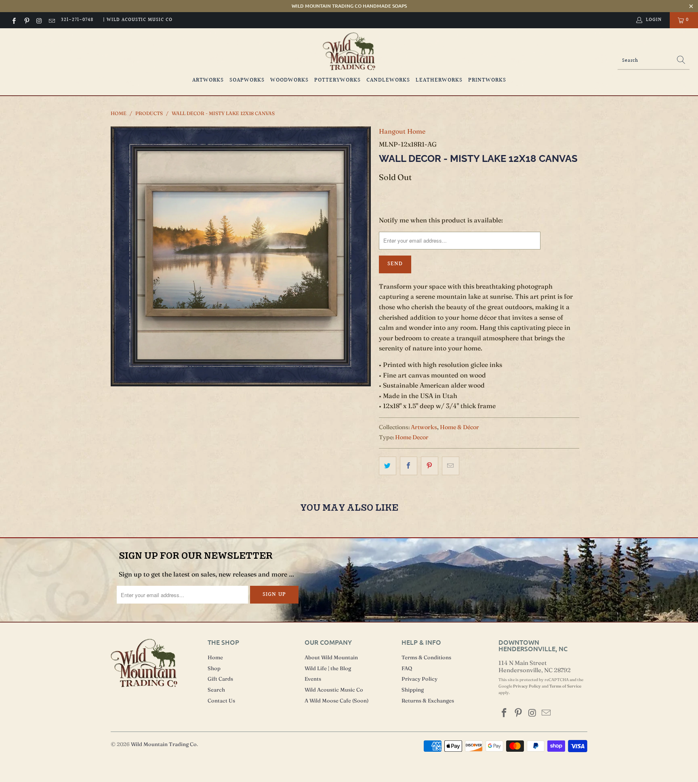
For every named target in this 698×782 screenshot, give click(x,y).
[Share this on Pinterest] (429, 466)
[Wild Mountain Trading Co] (349, 51)
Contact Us (221, 700)
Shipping (413, 689)
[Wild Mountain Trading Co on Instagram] (39, 20)
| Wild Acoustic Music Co (137, 20)
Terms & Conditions (426, 657)
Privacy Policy (419, 678)
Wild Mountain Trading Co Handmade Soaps (349, 5)
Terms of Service (565, 686)
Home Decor (412, 437)
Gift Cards (220, 678)
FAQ (407, 668)
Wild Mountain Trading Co (164, 744)
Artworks (424, 427)
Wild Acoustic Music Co (334, 689)
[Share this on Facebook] (408, 466)
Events (313, 678)
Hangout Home (402, 131)
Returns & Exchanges (428, 700)
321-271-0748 (77, 20)
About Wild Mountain (331, 657)
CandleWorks (388, 80)
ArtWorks (208, 80)
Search (216, 689)
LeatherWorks (439, 80)
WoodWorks (289, 80)
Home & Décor (459, 427)
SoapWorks (247, 80)
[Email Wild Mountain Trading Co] (51, 20)
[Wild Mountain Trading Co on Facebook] (13, 20)
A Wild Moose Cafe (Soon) (336, 700)
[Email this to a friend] (450, 466)
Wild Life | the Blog (328, 668)
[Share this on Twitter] (387, 466)
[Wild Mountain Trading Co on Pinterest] (26, 20)
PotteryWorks (337, 80)
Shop (214, 668)
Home (215, 657)
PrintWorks (487, 80)
